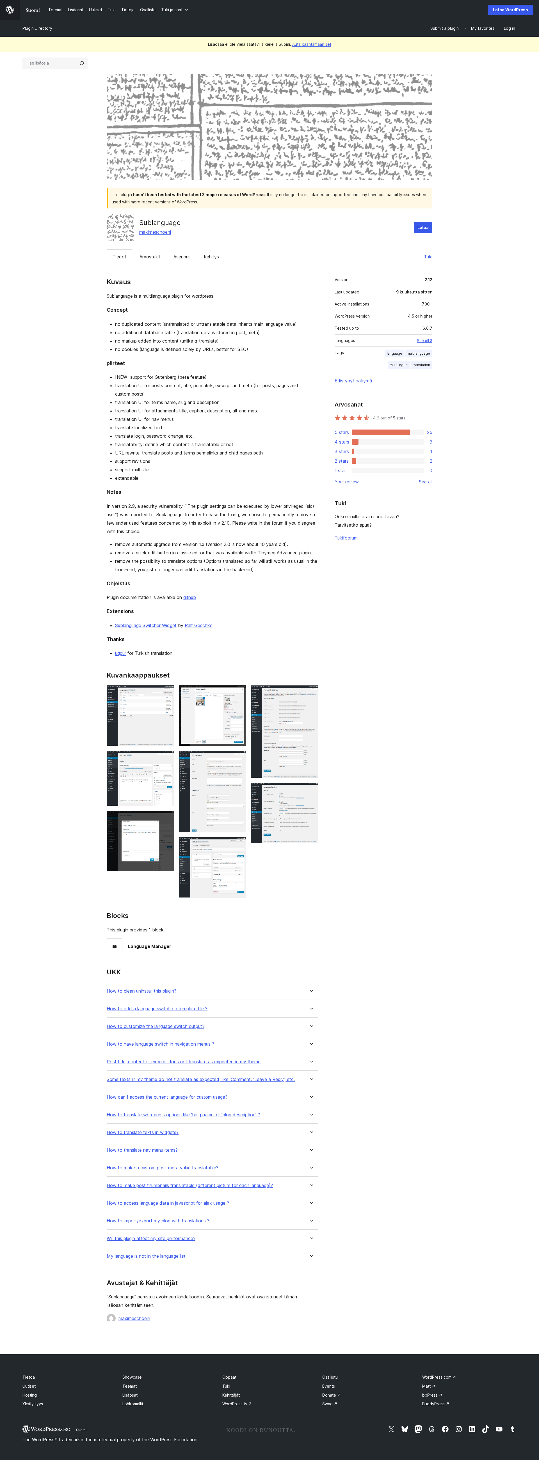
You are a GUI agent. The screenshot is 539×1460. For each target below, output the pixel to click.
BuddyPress (435, 1403)
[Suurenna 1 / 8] (167, 692)
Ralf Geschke (199, 625)
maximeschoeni (155, 232)
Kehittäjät (231, 1395)
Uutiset (29, 1386)
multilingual (399, 365)
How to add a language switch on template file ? (157, 1008)
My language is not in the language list (146, 1256)
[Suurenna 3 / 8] (167, 818)
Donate (331, 1395)
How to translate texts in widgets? (143, 1132)
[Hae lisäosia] (82, 63)
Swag (329, 1403)
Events (328, 1386)
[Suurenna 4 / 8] (238, 692)
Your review (347, 482)
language (394, 353)
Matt (428, 1386)
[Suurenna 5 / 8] (238, 758)
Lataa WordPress (510, 9)
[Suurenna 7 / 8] (311, 692)
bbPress (432, 1395)
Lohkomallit (132, 1403)
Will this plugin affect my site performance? (151, 1238)
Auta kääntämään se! (311, 44)
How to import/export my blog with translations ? (158, 1220)
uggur (120, 653)
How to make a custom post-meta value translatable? (162, 1167)
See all (425, 482)
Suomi (81, 1429)
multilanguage (418, 353)
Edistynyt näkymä (353, 381)
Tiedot (119, 257)
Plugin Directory (37, 28)
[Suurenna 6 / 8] (238, 844)
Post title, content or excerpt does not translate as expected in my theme (184, 1061)
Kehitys (211, 257)
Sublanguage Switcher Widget (146, 625)
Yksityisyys (32, 1403)
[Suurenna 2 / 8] (167, 758)
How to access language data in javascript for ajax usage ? (168, 1203)
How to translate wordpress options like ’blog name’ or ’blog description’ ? (183, 1114)
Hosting (29, 1395)
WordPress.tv (237, 1403)
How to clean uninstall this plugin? (141, 991)
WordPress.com (439, 1377)
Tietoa (28, 1377)
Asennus (182, 257)
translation (421, 365)
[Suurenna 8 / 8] (311, 790)
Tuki (428, 257)
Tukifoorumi (346, 538)
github (189, 597)
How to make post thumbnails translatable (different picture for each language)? (190, 1185)
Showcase (132, 1377)
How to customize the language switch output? (155, 1026)
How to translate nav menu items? (142, 1150)
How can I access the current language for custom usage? (167, 1097)
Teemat (129, 1386)
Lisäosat (130, 1395)
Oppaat (229, 1377)
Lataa (423, 227)
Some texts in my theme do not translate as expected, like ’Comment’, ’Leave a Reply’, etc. (201, 1079)
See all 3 (424, 340)
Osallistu (330, 1377)
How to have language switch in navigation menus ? (160, 1044)
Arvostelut (150, 257)
